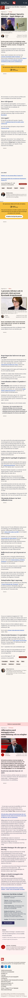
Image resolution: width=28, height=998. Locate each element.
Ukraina (18, 664)
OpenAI (16, 188)
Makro (10, 288)
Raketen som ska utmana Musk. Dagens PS (12, 175)
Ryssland (4, 664)
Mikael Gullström (10, 669)
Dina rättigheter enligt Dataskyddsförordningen (12, 980)
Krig (18, 661)
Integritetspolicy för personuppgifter (9, 976)
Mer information (8, 923)
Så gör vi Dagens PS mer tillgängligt (9, 988)
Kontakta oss (4, 973)
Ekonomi (12, 661)
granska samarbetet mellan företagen (10, 56)
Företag (10, 11)
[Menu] (26, 3)
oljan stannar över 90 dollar (20, 640)
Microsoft (9, 188)
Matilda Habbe (9, 193)
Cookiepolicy (4, 978)
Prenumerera (23, 184)
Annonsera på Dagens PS (7, 983)
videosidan (8, 768)
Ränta (22, 661)
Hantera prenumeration (6, 970)
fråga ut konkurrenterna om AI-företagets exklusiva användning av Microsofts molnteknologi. (13, 60)
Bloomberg (4, 115)
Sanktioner (11, 664)
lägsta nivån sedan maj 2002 (11, 532)
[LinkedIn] (9, 966)
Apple (3, 188)
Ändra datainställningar (6, 989)
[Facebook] (2, 966)
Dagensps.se (4, 11)
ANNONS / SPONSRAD (11, 945)
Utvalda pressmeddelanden (7, 972)
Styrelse (22, 188)
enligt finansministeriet (9, 465)
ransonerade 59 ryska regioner (9, 538)
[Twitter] (6, 966)
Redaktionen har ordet (6, 985)
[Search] (24, 3)
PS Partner (11, 727)
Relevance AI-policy (6, 981)
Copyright (3, 975)
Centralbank (4, 661)
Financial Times (5, 128)
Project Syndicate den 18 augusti (10, 584)
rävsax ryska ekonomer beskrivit (16, 630)
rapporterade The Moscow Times (9, 364)
